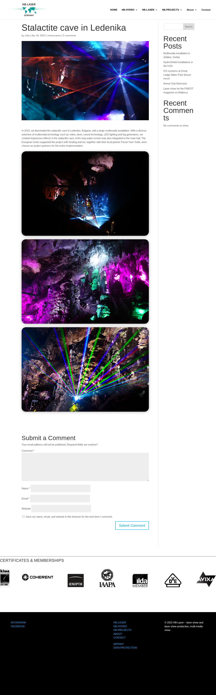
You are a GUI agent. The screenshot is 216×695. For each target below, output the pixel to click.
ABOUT (117, 633)
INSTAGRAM (18, 622)
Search (189, 26)
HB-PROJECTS (170, 10)
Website (26, 508)
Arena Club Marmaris (175, 83)
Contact (206, 10)
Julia (27, 35)
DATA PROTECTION (125, 647)
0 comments (69, 35)
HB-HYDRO (128, 10)
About (190, 10)
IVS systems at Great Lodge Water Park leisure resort (177, 74)
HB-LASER (148, 10)
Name (26, 488)
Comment (28, 450)
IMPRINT (118, 644)
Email (26, 498)
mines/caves (54, 35)
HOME (113, 10)
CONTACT (119, 637)
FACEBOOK (18, 626)
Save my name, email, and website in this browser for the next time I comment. (69, 516)
